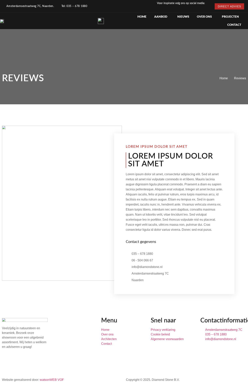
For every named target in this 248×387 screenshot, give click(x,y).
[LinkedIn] (188, 7)
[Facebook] (181, 7)
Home (141, 16)
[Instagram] (174, 7)
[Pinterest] (195, 7)
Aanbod (160, 16)
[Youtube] (202, 7)
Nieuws (183, 16)
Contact (234, 24)
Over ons (204, 16)
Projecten (230, 16)
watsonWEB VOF (52, 379)
